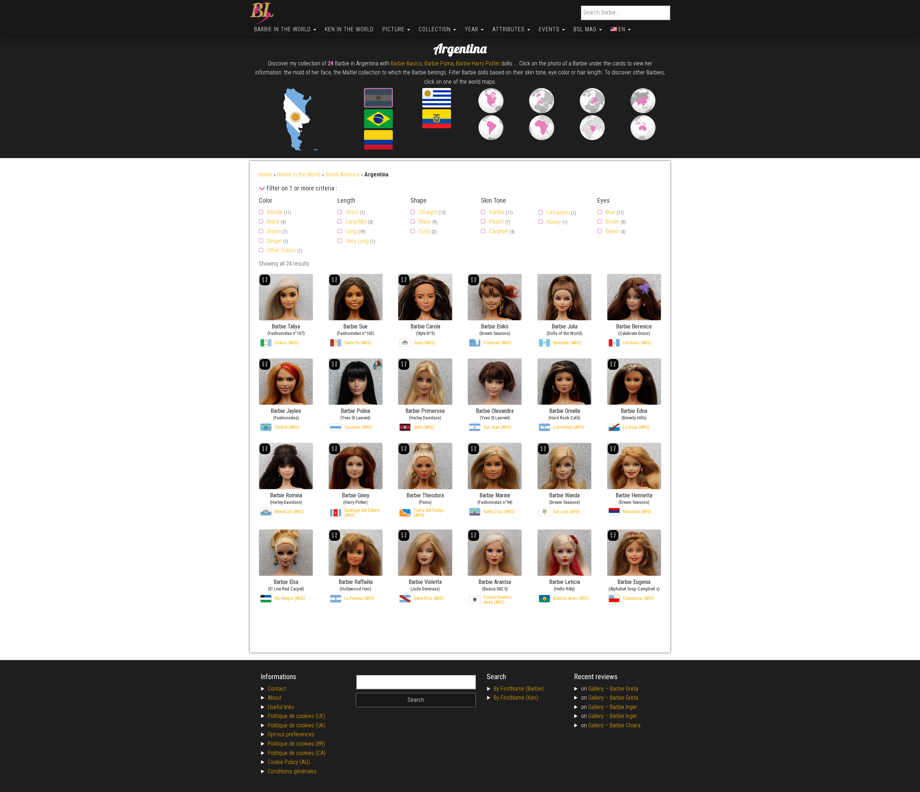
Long (351, 231)
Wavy (425, 221)
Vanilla (496, 212)
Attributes (509, 29)
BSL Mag (586, 29)
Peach (496, 221)
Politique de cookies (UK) (296, 725)
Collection (435, 29)
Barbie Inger (623, 707)
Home (265, 174)
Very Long (357, 241)
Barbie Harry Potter (478, 63)
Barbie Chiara (625, 725)
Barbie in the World (283, 29)
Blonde (274, 212)
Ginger (274, 241)
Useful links (281, 707)
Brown (274, 231)
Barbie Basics (406, 63)
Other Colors (281, 250)
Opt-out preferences (291, 734)
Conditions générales (292, 771)
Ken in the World (349, 29)
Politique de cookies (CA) (297, 753)
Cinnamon (558, 212)
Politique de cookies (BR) (296, 743)
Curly (424, 231)
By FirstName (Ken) (516, 697)
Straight (428, 212)
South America (342, 174)
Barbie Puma (439, 63)
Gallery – (599, 688)
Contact (277, 688)
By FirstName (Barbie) (519, 688)
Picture (394, 29)
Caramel (498, 231)
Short (352, 212)
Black (273, 221)
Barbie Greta (624, 688)
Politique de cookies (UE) (296, 716)
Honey (554, 221)
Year (472, 29)
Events (550, 29)
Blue (610, 212)
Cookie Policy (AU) (289, 762)
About (274, 697)
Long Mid (356, 221)
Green (612, 231)
